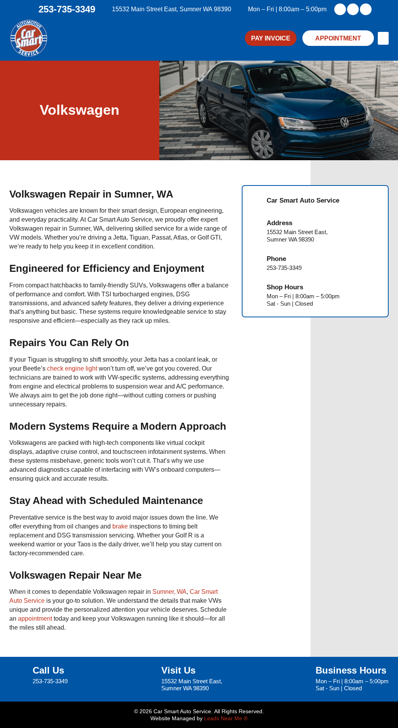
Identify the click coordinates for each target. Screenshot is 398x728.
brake (120, 526)
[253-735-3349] (31, 9)
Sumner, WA (169, 591)
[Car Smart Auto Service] (255, 201)
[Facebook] (340, 9)
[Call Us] (18, 675)
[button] (383, 38)
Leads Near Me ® (226, 718)
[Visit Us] (146, 679)
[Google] (366, 9)
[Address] (255, 231)
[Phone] (255, 263)
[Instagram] (353, 9)
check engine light (72, 368)
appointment (35, 618)
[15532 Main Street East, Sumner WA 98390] (106, 9)
